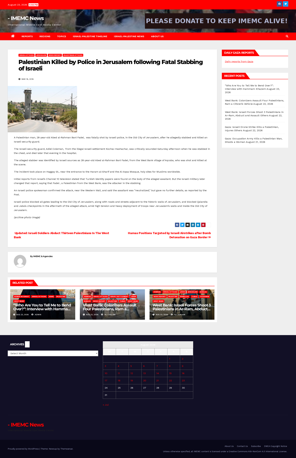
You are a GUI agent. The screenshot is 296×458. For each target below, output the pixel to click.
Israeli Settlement (119, 296)
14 (157, 373)
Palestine (60, 296)
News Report (55, 55)
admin (37, 315)
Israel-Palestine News (129, 36)
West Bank (19, 301)
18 (119, 380)
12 (131, 373)
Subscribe (256, 446)
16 (183, 373)
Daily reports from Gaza (239, 61)
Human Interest (21, 296)
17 (106, 380)
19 (131, 380)
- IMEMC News (26, 18)
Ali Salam (110, 315)
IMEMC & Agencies (43, 256)
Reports (27, 36)
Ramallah (184, 296)
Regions (44, 36)
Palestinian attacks (73, 55)
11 (119, 373)
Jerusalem (41, 55)
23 (183, 380)
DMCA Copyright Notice (275, 446)
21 (157, 380)
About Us (157, 36)
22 (170, 380)
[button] (287, 36)
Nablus (87, 301)
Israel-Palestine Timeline (90, 36)
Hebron (87, 296)
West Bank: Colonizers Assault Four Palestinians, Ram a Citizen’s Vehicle (109, 309)
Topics (61, 36)
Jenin (51, 296)
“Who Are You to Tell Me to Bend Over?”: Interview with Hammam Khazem (42, 309)
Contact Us (242, 446)
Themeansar (66, 449)
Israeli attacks (26, 55)
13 (144, 373)
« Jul (106, 404)
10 (106, 373)
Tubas (122, 301)
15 (170, 373)
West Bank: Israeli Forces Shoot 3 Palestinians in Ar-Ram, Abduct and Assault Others (182, 309)
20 (144, 380)
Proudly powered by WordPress (23, 449)
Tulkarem (204, 296)
